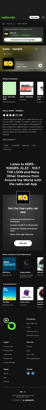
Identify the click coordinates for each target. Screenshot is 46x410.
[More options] (42, 49)
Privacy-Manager (9, 362)
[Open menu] (43, 17)
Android (6, 381)
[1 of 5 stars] (4, 115)
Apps (28, 350)
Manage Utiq (8, 358)
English (6, 145)
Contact (29, 346)
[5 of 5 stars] (16, 115)
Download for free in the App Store (23, 40)
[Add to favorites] (36, 49)
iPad (5, 377)
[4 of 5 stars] (13, 115)
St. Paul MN (15, 145)
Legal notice (8, 354)
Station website (8, 139)
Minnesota (26, 145)
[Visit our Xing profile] (33, 373)
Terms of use (8, 346)
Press (29, 327)
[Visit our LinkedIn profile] (28, 373)
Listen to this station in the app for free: (18, 29)
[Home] (3, 24)
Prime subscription (33, 358)
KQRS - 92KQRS (22, 66)
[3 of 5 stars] (10, 115)
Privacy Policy (8, 350)
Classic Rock (8, 54)
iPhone (6, 373)
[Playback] (40, 65)
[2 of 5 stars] (7, 115)
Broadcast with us (33, 335)
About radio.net (32, 323)
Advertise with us (32, 331)
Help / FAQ (30, 354)
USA (34, 145)
